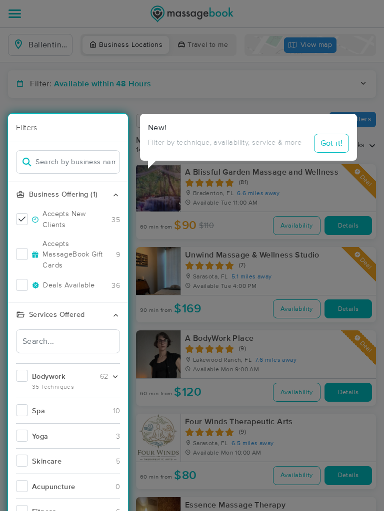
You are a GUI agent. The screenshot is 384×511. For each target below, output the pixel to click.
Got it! (331, 143)
